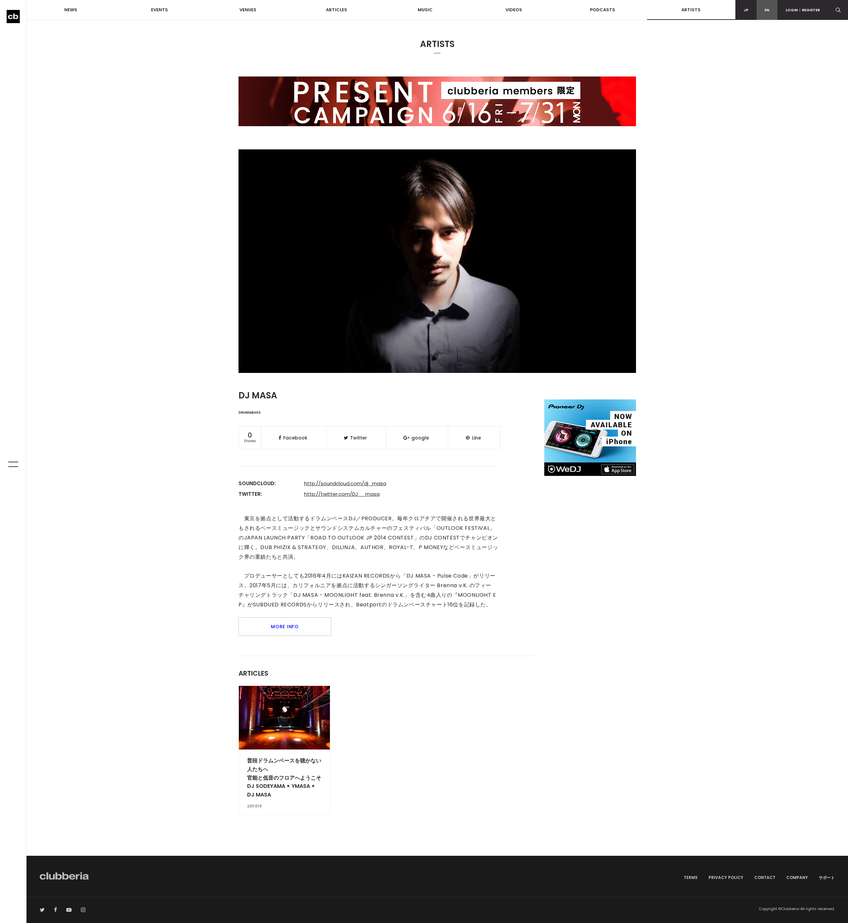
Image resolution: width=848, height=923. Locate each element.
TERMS (691, 877)
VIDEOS (513, 10)
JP (746, 10)
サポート (827, 877)
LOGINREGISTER (803, 10)
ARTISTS (691, 10)
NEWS (70, 10)
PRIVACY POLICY (726, 877)
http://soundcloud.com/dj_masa (345, 483)
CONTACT (764, 877)
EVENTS (159, 10)
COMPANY (797, 877)
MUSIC (425, 10)
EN (767, 10)
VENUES (247, 10)
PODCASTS (602, 10)
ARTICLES (336, 10)
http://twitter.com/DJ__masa (342, 493)
